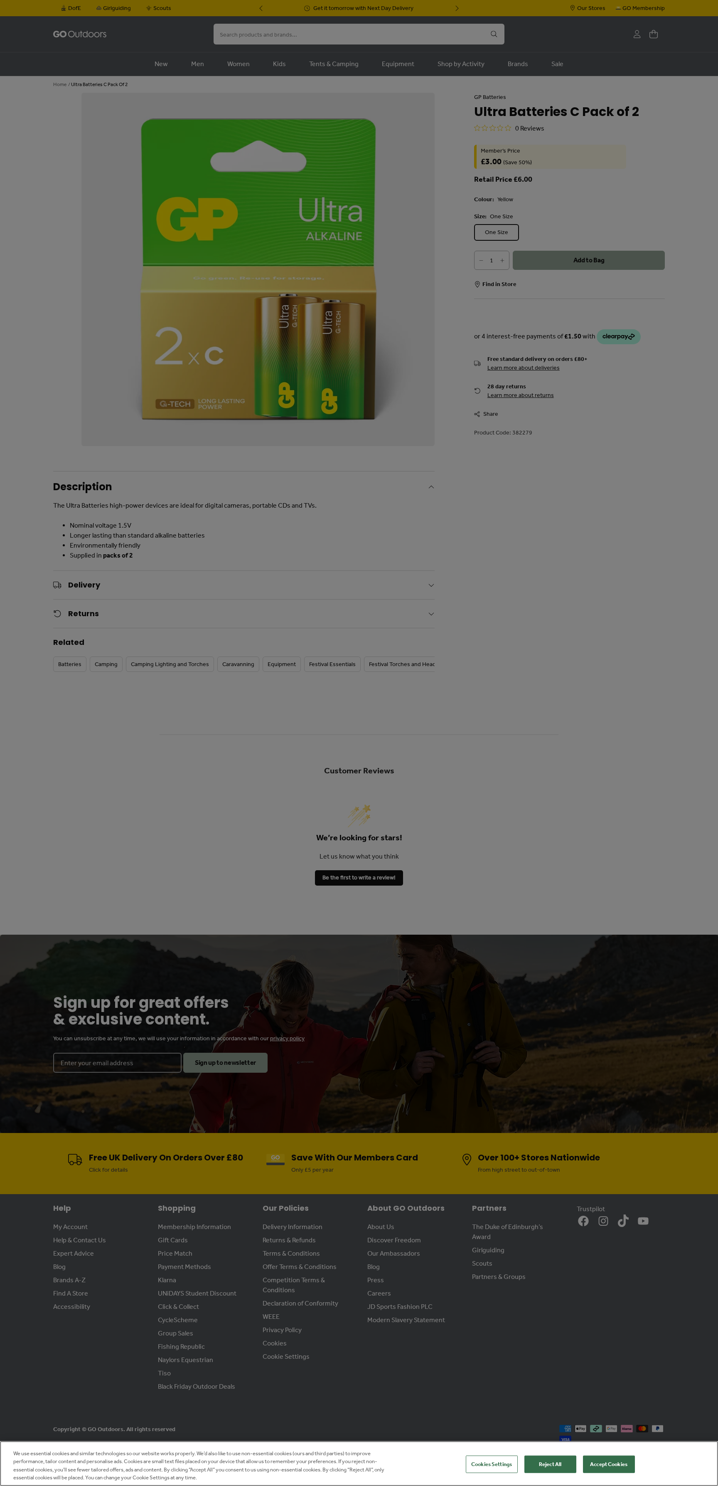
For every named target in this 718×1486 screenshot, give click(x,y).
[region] (359, 1463)
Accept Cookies (608, 1464)
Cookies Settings (491, 1464)
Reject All (550, 1464)
